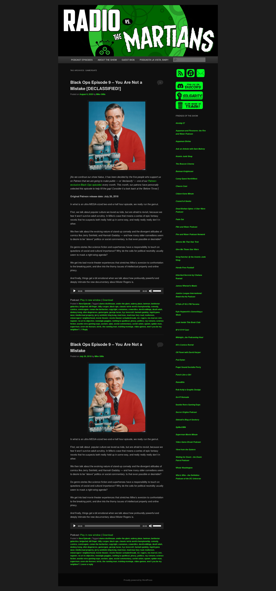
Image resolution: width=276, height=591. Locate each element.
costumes (122, 309)
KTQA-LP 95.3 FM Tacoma (187, 304)
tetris (99, 326)
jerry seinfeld (101, 315)
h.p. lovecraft (128, 312)
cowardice (133, 309)
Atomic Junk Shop (184, 156)
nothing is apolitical (121, 320)
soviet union (137, 323)
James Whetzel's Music (186, 285)
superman (75, 326)
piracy (133, 320)
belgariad (84, 306)
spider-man (156, 323)
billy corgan (103, 306)
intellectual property (85, 315)
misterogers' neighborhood (82, 317)
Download (108, 299)
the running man (109, 326)
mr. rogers (142, 317)
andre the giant (123, 303)
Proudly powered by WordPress (138, 580)
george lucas (115, 312)
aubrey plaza (136, 303)
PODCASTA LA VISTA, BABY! (154, 59)
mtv (160, 317)
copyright (113, 309)
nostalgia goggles (103, 320)
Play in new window (90, 299)
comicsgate (83, 309)
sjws (111, 323)
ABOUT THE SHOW (107, 59)
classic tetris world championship (134, 306)
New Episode (85, 303)
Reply (84, 329)
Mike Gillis (100, 94)
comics (73, 309)
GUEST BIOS (128, 59)
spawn (147, 323)
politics (140, 320)
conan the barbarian (99, 309)
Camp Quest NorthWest (186, 178)
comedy (154, 306)
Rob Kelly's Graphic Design (188, 389)
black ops (114, 306)
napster (73, 320)
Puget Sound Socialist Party (188, 367)
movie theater (102, 317)
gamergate (103, 312)
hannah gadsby (142, 312)
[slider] (157, 291)
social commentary (122, 323)
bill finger (93, 306)
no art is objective (86, 320)
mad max (121, 315)
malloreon (149, 315)
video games (140, 326)
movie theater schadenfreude (122, 317)
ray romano (150, 320)
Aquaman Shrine (183, 141)
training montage (125, 326)
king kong (112, 315)
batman (146, 303)
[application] (117, 291)
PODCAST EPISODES (82, 59)
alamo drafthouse (107, 303)
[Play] (74, 291)
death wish (157, 309)
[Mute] (150, 291)
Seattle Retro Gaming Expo (188, 404)
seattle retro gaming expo (88, 323)
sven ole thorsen (88, 326)
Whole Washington (184, 467)
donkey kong (76, 312)
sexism (104, 323)
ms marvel (152, 317)
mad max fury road (135, 315)
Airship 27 (180, 123)
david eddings (145, 309)
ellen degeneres (90, 312)
